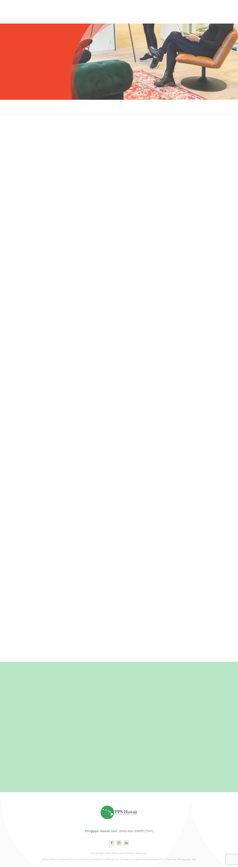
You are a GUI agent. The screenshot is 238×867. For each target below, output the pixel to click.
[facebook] (111, 843)
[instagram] (119, 843)
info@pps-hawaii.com (101, 831)
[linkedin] (126, 843)
